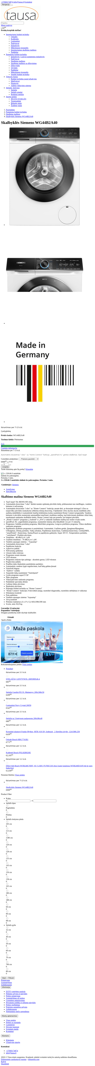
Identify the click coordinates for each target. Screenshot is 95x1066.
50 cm (8, 944)
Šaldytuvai (15, 43)
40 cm (8, 937)
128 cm (9, 852)
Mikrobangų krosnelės (19, 48)
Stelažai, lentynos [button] (13, 88)
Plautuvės (14, 83)
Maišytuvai (15, 81)
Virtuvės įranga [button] (12, 77)
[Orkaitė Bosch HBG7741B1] (7, 737)
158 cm (9, 879)
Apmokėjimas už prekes (15, 998)
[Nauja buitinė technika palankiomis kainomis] (21, 20)
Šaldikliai (14, 52)
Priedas (9, 815)
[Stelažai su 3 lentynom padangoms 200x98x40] (50, 713)
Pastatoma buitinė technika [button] (16, 54)
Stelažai (14, 90)
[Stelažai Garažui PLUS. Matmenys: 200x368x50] (50, 687)
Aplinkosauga (6, 985)
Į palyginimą (6, 431)
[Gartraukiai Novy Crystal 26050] (50, 700)
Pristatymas (5, 980)
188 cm (9, 900)
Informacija (6, 987)
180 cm (9, 893)
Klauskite (29, 469)
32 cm (8, 930)
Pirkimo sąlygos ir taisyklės (16, 994)
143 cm (9, 865)
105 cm (9, 824)
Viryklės (14, 68)
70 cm (8, 957)
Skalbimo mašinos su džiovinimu (24, 63)
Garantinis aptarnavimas (15, 1000)
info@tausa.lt (18, 2)
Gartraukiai (15, 41)
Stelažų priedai (16, 92)
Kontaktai (28, 2)
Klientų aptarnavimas (9, 1016)
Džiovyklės (15, 66)
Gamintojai (10, 1025)
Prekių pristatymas (13, 996)
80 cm (8, 971)
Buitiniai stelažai (17, 94)
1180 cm (9, 838)
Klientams (5, 1036)
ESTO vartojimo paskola (15, 991)
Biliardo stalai (16, 103)
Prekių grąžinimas (13, 1005)
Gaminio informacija (9, 448)
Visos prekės (27, 664)
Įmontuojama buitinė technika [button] (17, 34)
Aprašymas (10, 489)
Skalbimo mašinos (18, 61)
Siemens (15, 485)
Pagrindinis (10, 808)
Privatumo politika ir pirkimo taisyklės (21, 1003)
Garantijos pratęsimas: (9, 459)
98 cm (8, 921)
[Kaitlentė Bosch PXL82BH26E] (50, 747)
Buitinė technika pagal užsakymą (24, 79)
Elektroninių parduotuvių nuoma (13, 1059)
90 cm (8, 914)
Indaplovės (15, 46)
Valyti (4, 978)
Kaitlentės (15, 39)
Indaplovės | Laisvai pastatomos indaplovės (28, 57)
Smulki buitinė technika (20, 74)
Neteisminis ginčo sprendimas (17, 1011)
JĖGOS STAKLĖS (18, 99)
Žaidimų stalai (16, 106)
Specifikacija (11, 491)
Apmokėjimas (6, 982)
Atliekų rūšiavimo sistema (21, 86)
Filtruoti (11, 978)
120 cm (9, 845)
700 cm (9, 964)
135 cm (9, 858)
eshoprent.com (33, 1059)
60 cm (8, 907)
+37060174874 (7, 2)
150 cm (9, 872)
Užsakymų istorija (13, 1042)
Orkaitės (14, 37)
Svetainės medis (12, 1029)
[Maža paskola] (32, 662)
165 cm (9, 886)
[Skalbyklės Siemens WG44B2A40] (50, 782)
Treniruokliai (16, 101)
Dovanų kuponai (12, 1027)
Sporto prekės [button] (11, 97)
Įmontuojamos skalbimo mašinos (23, 50)
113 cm (9, 831)
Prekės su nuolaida (13, 1022)
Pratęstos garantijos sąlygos (16, 1007)
